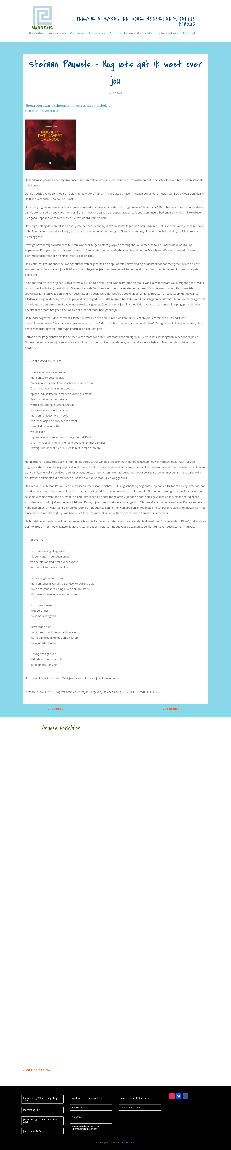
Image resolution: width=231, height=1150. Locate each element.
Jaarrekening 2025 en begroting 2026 (40, 1099)
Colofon (76, 1117)
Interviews (57, 33)
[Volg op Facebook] (185, 1096)
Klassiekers (169, 33)
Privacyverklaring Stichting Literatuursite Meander (86, 1127)
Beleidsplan (78, 1107)
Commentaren (121, 33)
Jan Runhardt (128, 1142)
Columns (77, 33)
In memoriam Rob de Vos (135, 1098)
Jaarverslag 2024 (32, 1131)
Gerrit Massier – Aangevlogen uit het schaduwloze (79, 1008)
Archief (188, 33)
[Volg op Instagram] (172, 1096)
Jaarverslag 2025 (32, 1109)
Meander (36, 33)
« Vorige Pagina (36, 1070)
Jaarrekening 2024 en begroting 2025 (40, 1120)
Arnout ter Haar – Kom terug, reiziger (67, 1045)
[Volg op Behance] (178, 1096)
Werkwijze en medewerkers (87, 1098)
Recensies (97, 33)
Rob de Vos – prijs (130, 1107)
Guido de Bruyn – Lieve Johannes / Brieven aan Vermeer (85, 861)
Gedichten (146, 33)
